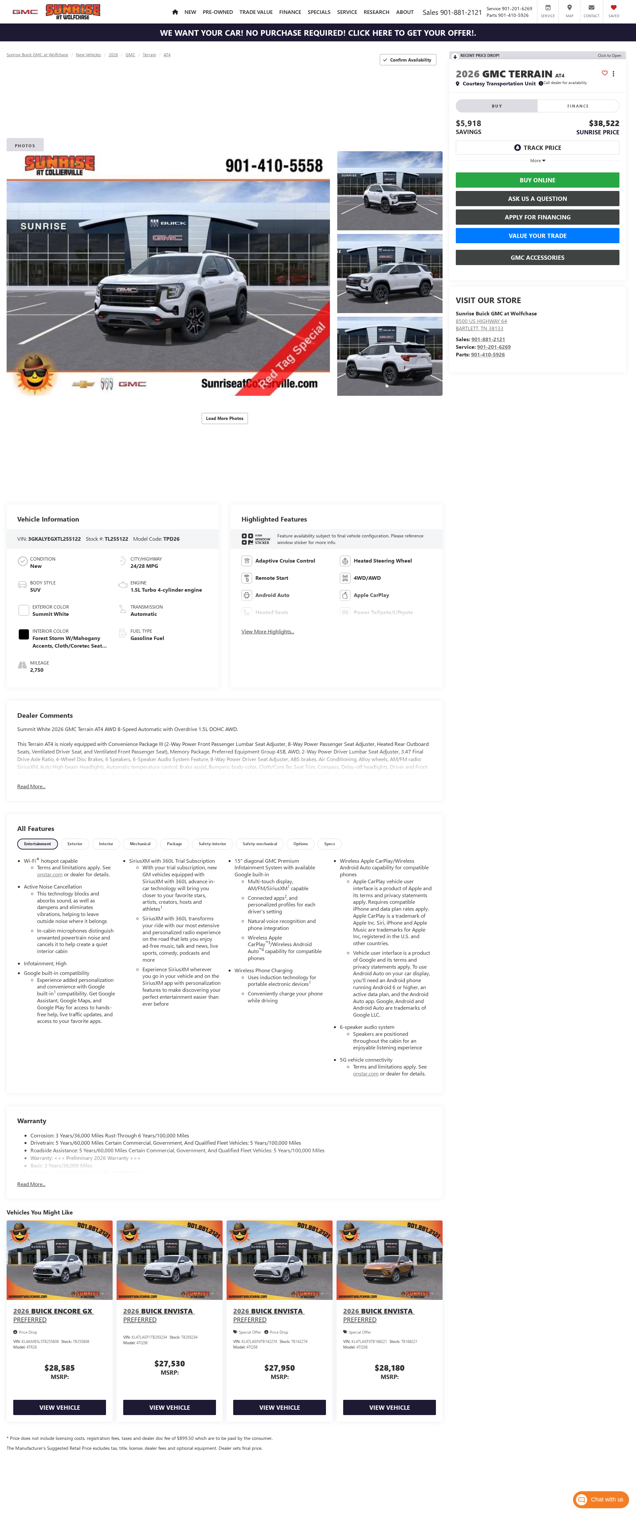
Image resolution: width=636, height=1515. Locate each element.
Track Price (542, 148)
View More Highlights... (267, 631)
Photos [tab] (25, 145)
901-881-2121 (488, 339)
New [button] (190, 11)
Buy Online (538, 180)
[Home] (175, 11)
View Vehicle (59, 1407)
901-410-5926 (488, 354)
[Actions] (613, 73)
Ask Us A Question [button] (537, 199)
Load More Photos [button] (224, 418)
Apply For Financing (538, 217)
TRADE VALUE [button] (256, 11)
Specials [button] (319, 11)
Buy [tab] (497, 106)
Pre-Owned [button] (218, 11)
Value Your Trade (538, 236)
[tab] (37, 844)
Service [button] (347, 11)
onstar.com (50, 874)
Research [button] (377, 11)
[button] (168, 273)
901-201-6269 (494, 346)
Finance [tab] (578, 106)
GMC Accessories (537, 257)
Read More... (31, 786)
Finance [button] (290, 11)
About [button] (405, 11)
